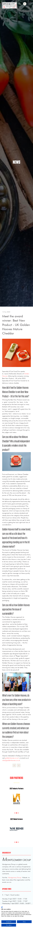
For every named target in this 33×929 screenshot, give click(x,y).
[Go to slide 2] (14, 812)
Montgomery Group (14, 877)
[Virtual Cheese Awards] (16, 801)
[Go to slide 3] (16, 812)
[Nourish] (16, 831)
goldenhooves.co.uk (12, 758)
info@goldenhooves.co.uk (11, 760)
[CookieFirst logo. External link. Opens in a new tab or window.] (2, 907)
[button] (24, 3)
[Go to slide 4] (18, 812)
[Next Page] (19, 765)
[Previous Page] (14, 765)
